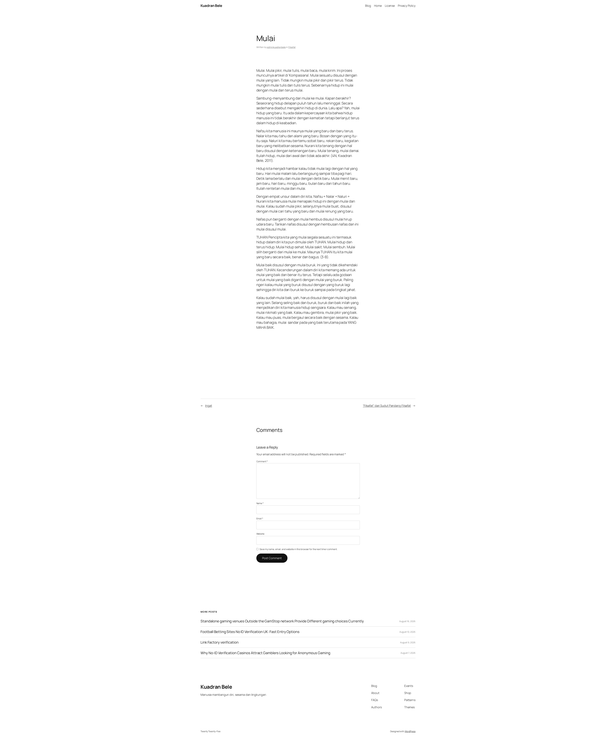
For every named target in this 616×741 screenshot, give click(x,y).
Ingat (208, 405)
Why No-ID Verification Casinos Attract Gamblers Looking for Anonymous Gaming (265, 653)
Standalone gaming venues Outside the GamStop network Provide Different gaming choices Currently (282, 621)
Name (260, 503)
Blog (368, 6)
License (390, 6)
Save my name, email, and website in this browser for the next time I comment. (298, 549)
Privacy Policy (406, 6)
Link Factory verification (220, 642)
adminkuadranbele (276, 47)
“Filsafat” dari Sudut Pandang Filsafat (387, 405)
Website (260, 533)
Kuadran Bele (211, 5)
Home (378, 6)
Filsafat (291, 47)
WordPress (410, 731)
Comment (262, 461)
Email (259, 518)
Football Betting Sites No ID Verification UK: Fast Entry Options (250, 632)
